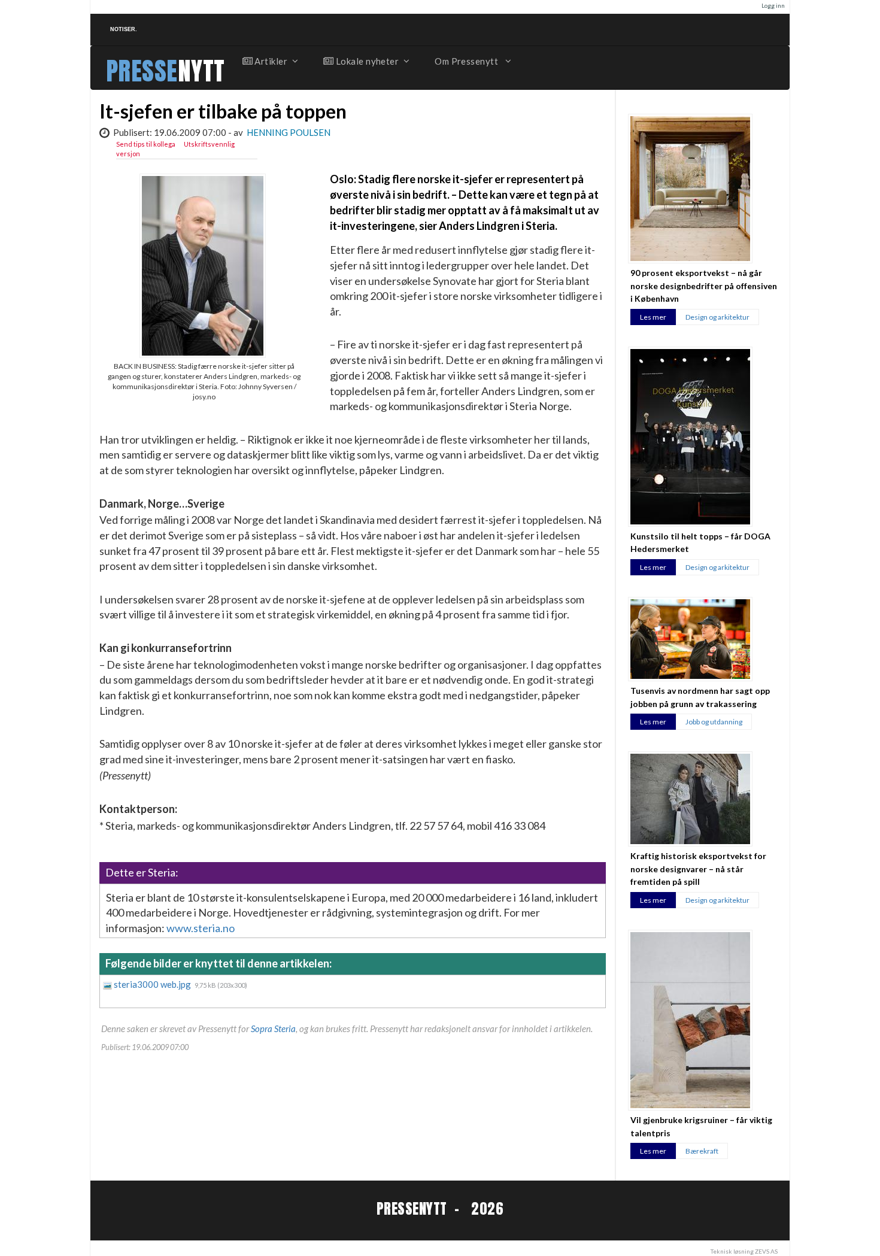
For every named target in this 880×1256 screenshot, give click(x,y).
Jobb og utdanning (713, 721)
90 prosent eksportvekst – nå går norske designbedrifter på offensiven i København (703, 286)
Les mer (653, 317)
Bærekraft (701, 1150)
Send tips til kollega (145, 144)
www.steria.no (200, 928)
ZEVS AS (766, 1251)
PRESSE (142, 71)
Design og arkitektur (717, 317)
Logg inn (773, 5)
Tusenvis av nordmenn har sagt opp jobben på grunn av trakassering (700, 696)
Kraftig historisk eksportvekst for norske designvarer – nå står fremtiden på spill (698, 869)
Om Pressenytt (467, 61)
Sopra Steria (273, 1028)
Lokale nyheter (366, 61)
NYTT (201, 71)
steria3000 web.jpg (153, 984)
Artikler (270, 61)
